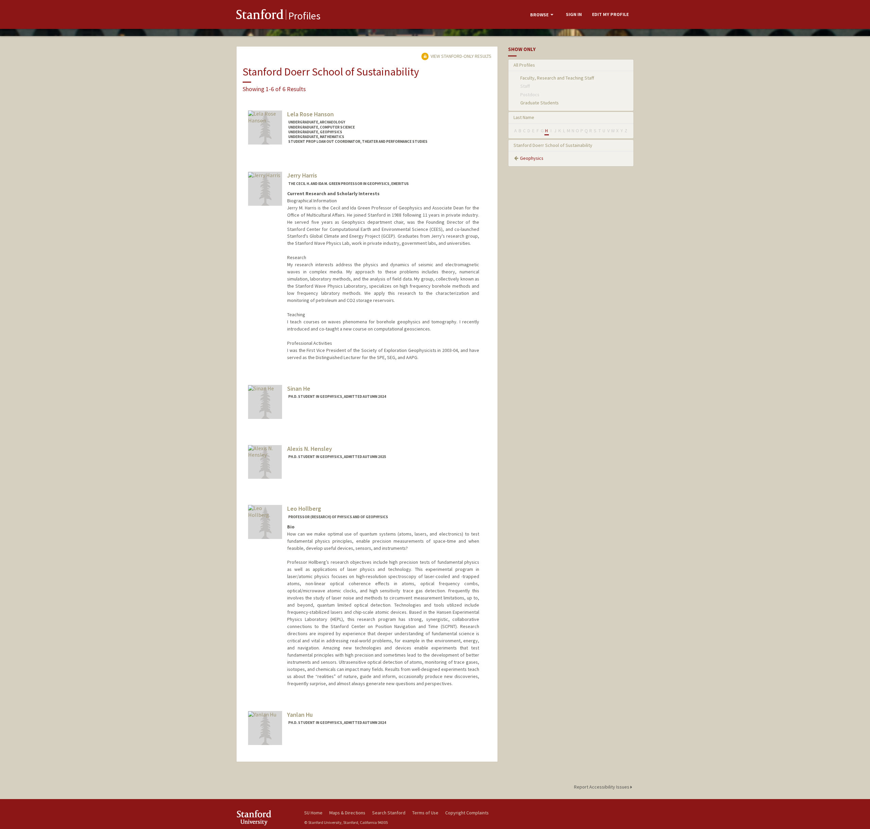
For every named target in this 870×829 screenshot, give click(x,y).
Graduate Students (539, 103)
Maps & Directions (347, 813)
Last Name (524, 117)
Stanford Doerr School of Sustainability (553, 145)
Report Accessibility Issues (602, 787)
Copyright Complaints (467, 813)
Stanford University (265, 817)
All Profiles (524, 65)
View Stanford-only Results (460, 56)
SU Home (313, 813)
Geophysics (531, 158)
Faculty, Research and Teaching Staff (557, 78)
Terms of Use (425, 813)
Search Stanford (388, 813)
